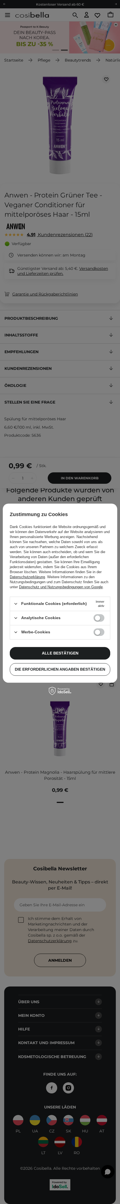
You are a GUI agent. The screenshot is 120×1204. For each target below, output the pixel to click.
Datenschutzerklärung (27, 577)
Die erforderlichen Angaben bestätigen (60, 669)
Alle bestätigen (60, 653)
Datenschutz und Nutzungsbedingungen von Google (61, 587)
